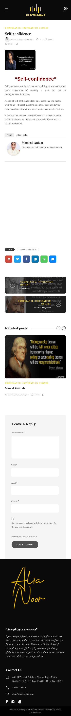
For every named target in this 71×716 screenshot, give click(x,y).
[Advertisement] (35, 204)
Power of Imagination (42, 308)
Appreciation (25, 288)
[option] (35, 365)
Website (15, 501)
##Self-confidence (28, 249)
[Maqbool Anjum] (15, 149)
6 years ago (28, 39)
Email (14, 483)
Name (14, 465)
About (9, 135)
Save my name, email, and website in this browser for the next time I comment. (34, 525)
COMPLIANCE (13, 28)
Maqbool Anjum (16, 39)
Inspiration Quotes (35, 28)
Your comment (19, 432)
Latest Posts (21, 135)
